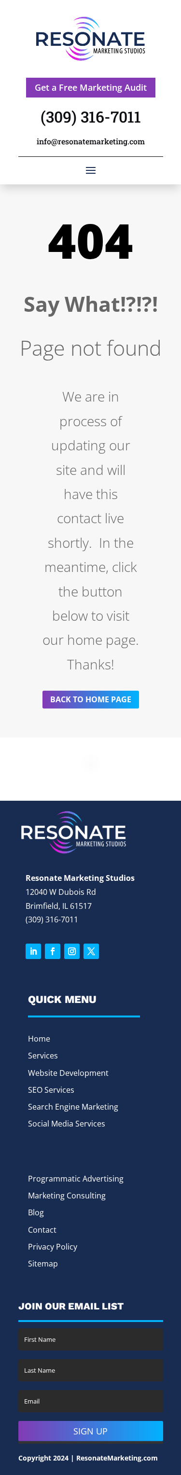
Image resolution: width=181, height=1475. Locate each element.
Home (39, 1038)
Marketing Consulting (67, 1195)
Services (43, 1055)
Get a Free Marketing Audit (91, 87)
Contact (42, 1230)
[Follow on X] (91, 951)
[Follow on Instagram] (72, 951)
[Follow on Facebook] (52, 951)
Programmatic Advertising (76, 1178)
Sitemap (43, 1263)
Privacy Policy (52, 1246)
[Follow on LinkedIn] (33, 951)
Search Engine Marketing (73, 1106)
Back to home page (90, 699)
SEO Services (51, 1090)
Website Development (68, 1073)
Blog (36, 1212)
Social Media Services (66, 1123)
